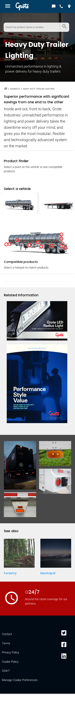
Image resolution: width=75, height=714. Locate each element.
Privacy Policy (10, 652)
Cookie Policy (10, 662)
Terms (6, 643)
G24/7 (6, 671)
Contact (7, 634)
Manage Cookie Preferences (20, 680)
